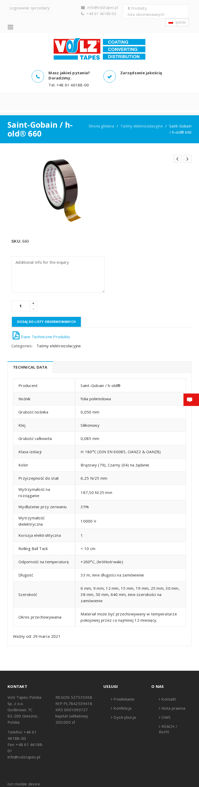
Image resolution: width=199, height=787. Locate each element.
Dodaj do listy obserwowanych (46, 322)
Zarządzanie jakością (141, 72)
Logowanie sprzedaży (29, 7)
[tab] (30, 367)
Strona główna (101, 126)
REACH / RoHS (168, 729)
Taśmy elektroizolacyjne (141, 126)
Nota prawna (173, 708)
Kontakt (168, 699)
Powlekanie (123, 699)
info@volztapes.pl (102, 7)
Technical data (30, 367)
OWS (165, 717)
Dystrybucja (124, 717)
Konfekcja (122, 708)
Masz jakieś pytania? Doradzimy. (69, 75)
